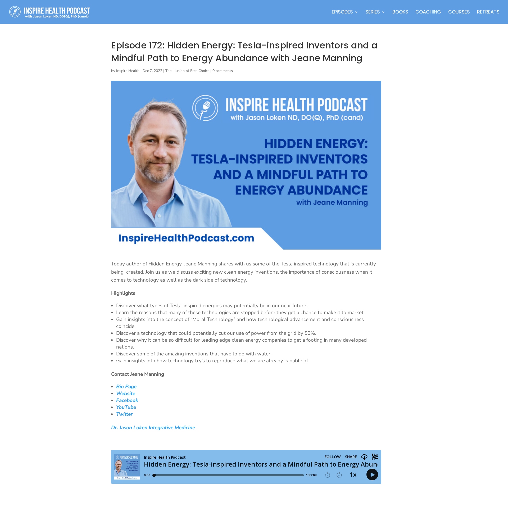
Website (125, 393)
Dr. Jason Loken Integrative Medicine (153, 427)
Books (400, 12)
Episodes (342, 12)
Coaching (428, 12)
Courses (459, 12)
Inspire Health (127, 70)
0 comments (222, 70)
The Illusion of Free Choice (187, 70)
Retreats (488, 12)
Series (372, 12)
